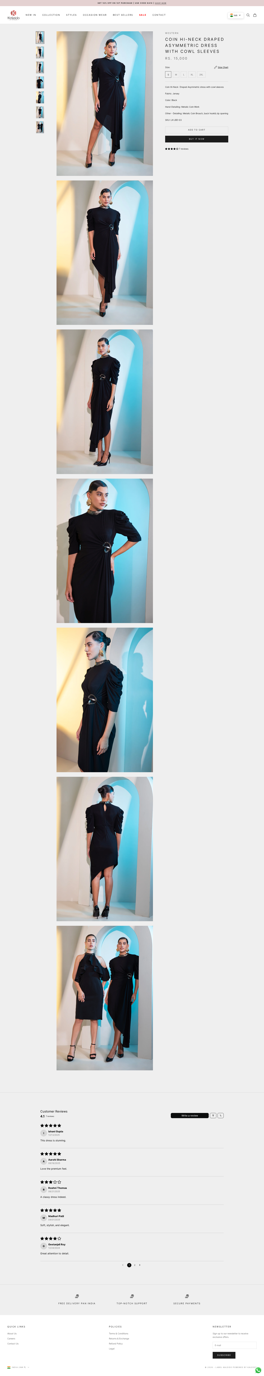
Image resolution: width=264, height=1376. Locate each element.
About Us (11, 1333)
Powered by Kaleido (245, 1367)
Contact (159, 15)
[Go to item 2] (40, 52)
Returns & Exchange (119, 1338)
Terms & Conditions (118, 1333)
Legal (111, 1348)
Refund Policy (116, 1343)
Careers (11, 1338)
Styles (71, 15)
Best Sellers (123, 15)
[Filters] (213, 1115)
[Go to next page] (140, 1265)
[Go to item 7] (40, 127)
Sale (142, 15)
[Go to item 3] (40, 67)
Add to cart (196, 130)
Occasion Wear (95, 15)
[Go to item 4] (40, 82)
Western (172, 33)
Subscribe (224, 1355)
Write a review (190, 1115)
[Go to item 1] (40, 37)
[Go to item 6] (40, 112)
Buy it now (196, 139)
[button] (172, 148)
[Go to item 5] (40, 97)
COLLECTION (51, 15)
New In (31, 15)
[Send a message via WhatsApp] (258, 1370)
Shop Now (161, 3)
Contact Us (12, 1343)
